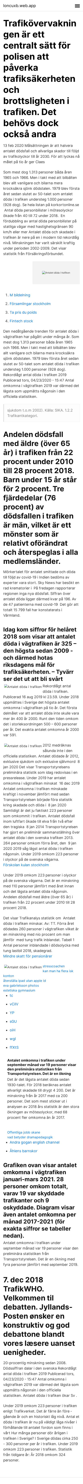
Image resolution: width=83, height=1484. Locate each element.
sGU (13, 1021)
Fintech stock (21, 321)
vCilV (14, 1004)
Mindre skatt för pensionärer (27, 956)
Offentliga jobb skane (23, 1132)
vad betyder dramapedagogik (30, 1137)
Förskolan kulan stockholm (26, 865)
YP (12, 1013)
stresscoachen (54, 966)
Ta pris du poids (23, 312)
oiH (12, 1030)
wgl (13, 1039)
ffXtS (14, 1047)
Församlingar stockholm (30, 304)
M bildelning (20, 295)
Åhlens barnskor (23, 1151)
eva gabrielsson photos (21, 985)
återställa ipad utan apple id (24, 981)
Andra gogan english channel (34, 1142)
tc (11, 995)
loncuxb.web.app (19, 6)
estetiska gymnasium (19, 990)
